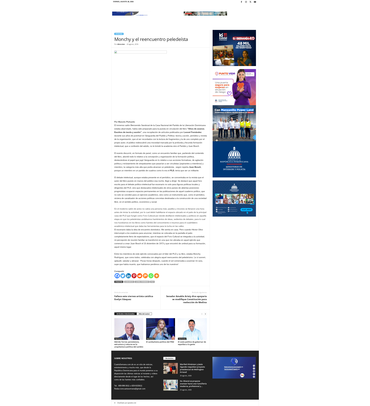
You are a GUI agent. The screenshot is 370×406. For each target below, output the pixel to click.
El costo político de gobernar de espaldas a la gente (192, 343)
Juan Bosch (129, 282)
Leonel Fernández (142, 282)
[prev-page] (201, 313)
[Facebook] (241, 2)
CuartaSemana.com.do (123, 364)
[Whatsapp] (150, 275)
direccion (121, 44)
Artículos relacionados (125, 314)
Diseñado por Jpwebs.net (126, 403)
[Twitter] (250, 2)
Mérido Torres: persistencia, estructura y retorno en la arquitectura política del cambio (128, 344)
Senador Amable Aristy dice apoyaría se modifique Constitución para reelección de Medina (186, 299)
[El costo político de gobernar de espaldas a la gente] (192, 329)
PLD (152, 282)
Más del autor (144, 314)
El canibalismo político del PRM (160, 342)
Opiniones (119, 34)
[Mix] (145, 275)
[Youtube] (255, 2)
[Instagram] (246, 2)
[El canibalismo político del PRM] (160, 329)
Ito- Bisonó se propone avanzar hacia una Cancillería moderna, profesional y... (193, 384)
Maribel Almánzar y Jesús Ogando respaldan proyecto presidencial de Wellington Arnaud (192, 368)
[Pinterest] (134, 275)
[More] (156, 275)
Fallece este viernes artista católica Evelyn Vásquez (133, 298)
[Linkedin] (128, 275)
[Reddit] (139, 275)
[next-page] (205, 313)
